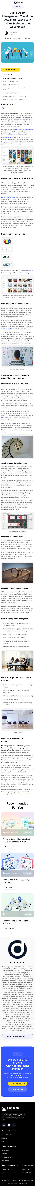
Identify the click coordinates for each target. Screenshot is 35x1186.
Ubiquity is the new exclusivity (11, 84)
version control (7, 329)
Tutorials (4, 1153)
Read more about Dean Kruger (17, 1036)
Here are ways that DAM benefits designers (15, 96)
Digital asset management (9, 197)
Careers (4, 1138)
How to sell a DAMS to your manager (13, 99)
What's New (5, 1160)
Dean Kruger (17, 962)
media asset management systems (19, 794)
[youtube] (9, 1125)
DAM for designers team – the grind (13, 78)
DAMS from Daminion (8, 134)
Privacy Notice (12, 1183)
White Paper (26, 1169)
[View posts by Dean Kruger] (17, 949)
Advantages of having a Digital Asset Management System (17, 88)
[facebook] (14, 1125)
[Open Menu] (33, 3)
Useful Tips (17, 7)
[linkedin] (4, 1125)
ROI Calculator (26, 1172)
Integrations (5, 1169)
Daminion (8, 137)
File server (4, 418)
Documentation (6, 1157)
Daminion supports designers (11, 93)
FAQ (3, 1172)
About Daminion (6, 1135)
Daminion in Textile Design (10, 81)
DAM (22, 113)
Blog (3, 1141)
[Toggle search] (2, 2)
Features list (5, 1150)
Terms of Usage (22, 1183)
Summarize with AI (11, 69)
